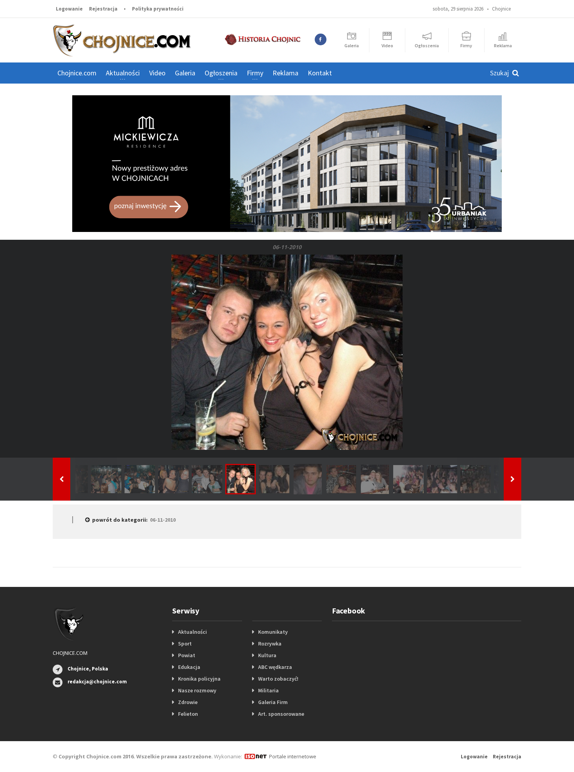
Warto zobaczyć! (278, 678)
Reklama (285, 72)
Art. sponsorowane (281, 713)
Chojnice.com (76, 72)
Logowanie (69, 8)
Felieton (188, 713)
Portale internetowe (292, 756)
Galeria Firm (273, 702)
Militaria (268, 690)
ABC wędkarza (275, 666)
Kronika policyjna (199, 678)
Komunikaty (273, 631)
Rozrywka (270, 643)
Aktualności (192, 631)
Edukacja (189, 666)
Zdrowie (188, 702)
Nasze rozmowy (197, 690)
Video (157, 72)
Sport (185, 643)
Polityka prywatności (158, 8)
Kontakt (320, 72)
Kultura (267, 655)
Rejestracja (103, 8)
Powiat (186, 655)
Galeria (185, 72)
